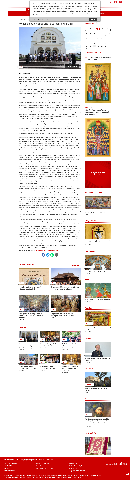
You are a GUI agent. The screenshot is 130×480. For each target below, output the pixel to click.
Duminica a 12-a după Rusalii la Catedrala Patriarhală (70, 368)
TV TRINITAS (7, 468)
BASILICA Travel (73, 463)
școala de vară (40, 250)
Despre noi (41, 460)
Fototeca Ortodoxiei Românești (12, 463)
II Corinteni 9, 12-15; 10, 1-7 (95, 271)
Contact (34, 460)
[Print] (57, 255)
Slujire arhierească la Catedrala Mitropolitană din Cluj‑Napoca (62, 315)
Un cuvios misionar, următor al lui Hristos (98, 329)
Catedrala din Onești (53, 250)
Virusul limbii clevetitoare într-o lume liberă (97, 359)
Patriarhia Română (41, 466)
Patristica (88, 308)
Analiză (87, 399)
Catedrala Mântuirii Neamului (44, 468)
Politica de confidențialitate (23, 460)
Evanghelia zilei (90, 221)
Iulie (90, 29)
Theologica (89, 368)
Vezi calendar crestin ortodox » (94, 52)
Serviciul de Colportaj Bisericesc (77, 466)
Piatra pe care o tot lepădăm (95, 213)
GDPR (47, 19)
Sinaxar (88, 279)
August (98, 29)
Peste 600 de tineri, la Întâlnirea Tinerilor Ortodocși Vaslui (70, 346)
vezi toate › (76, 265)
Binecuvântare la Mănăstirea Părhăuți (47, 367)
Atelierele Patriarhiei (74, 468)
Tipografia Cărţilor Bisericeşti (77, 471)
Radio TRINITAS (8, 466)
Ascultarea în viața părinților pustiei (96, 390)
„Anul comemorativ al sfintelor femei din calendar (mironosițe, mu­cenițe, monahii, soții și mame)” (97, 111)
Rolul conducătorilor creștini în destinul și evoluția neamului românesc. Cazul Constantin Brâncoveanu (97, 422)
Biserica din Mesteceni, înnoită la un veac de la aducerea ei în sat (65, 288)
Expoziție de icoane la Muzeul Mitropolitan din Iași (30, 288)
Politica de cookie (9, 460)
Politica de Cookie (38, 19)
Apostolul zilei (90, 251)
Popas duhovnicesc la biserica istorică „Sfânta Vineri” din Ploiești (28, 346)
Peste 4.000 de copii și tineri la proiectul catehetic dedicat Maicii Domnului (31, 316)
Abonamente (49, 460)
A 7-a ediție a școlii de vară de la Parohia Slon (48, 345)
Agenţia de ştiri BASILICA (43, 463)
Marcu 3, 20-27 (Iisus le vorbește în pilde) (98, 242)
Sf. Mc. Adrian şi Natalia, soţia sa (97, 300)
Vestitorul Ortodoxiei (9, 471)
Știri (20, 67)
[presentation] (85, 29)
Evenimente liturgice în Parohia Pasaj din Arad (27, 367)
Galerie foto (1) (71, 66)
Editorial (88, 338)
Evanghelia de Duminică (94, 192)
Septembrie (106, 29)
